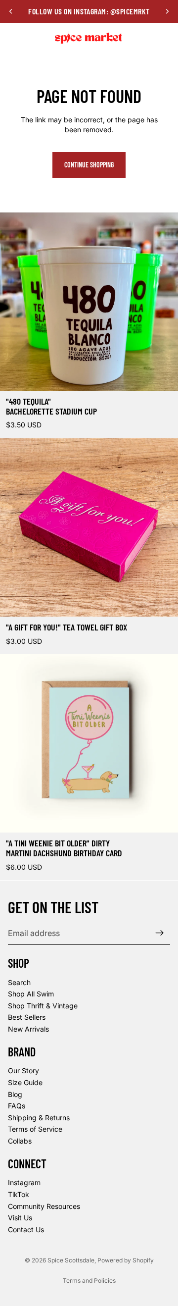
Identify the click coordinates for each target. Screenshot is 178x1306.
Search (19, 982)
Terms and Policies (89, 1280)
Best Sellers (26, 1017)
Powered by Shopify (125, 1260)
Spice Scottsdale (70, 1260)
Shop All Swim (31, 994)
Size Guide (25, 1082)
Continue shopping (89, 164)
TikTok (18, 1194)
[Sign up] (159, 933)
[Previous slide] (11, 11)
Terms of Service (35, 1129)
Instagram (24, 1182)
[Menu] (11, 37)
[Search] (33, 38)
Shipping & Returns (39, 1117)
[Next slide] (167, 11)
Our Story (23, 1070)
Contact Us (26, 1229)
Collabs (20, 1141)
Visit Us (20, 1217)
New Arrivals (28, 1029)
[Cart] (166, 38)
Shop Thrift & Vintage (43, 1005)
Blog (15, 1094)
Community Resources (44, 1206)
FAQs (16, 1105)
